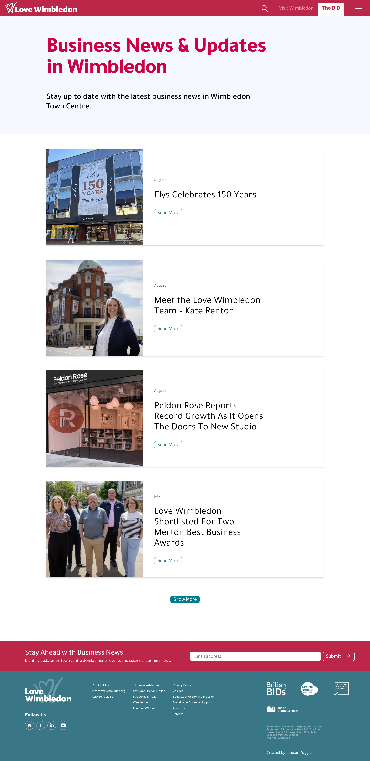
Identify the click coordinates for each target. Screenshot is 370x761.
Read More (168, 212)
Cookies (178, 691)
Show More (185, 599)
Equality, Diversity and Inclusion (193, 696)
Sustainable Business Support (192, 702)
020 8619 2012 (102, 696)
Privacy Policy (182, 685)
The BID (331, 8)
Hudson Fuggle (299, 752)
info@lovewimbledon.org (108, 691)
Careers (178, 714)
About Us (179, 708)
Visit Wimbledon (296, 8)
